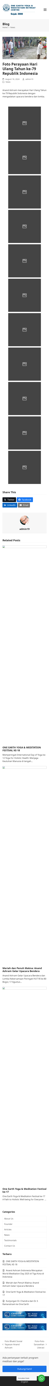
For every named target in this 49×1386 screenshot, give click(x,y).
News (8, 82)
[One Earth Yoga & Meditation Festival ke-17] (24, 1085)
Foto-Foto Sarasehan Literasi (36, 1344)
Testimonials (10, 1240)
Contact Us (9, 1245)
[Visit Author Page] (24, 520)
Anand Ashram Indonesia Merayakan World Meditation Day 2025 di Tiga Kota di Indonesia (23, 1273)
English (24, 1381)
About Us (8, 1218)
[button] (45, 9)
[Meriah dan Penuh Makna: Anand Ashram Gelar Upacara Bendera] (24, 865)
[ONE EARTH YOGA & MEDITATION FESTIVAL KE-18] (24, 644)
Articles (7, 1229)
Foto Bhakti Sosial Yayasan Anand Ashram (12, 1344)
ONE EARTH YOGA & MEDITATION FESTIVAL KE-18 (21, 749)
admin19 (29, 79)
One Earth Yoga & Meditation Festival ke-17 (24, 1190)
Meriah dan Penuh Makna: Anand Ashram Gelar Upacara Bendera (22, 970)
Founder (8, 1224)
